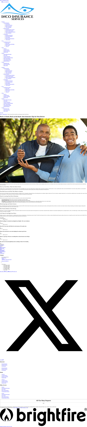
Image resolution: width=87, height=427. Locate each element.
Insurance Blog (6, 97)
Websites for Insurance (6, 426)
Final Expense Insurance (8, 36)
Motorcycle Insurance (8, 26)
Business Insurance (6, 28)
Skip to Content (2, 0)
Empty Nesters (7, 45)
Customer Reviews (6, 49)
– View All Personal (8, 27)
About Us (5, 48)
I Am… (3, 40)
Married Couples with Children (9, 44)
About (3, 47)
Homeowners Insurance (8, 25)
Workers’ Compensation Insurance (10, 77)
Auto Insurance (7, 69)
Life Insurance (6, 34)
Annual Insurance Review (7, 105)
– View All (7, 46)
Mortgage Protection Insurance (9, 38)
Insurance (3, 21)
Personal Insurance (6, 68)
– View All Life (7, 39)
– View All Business (8, 78)
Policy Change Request (7, 58)
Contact (3, 62)
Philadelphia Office (6, 63)
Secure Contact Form (7, 64)
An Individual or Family (7, 87)
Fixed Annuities (7, 37)
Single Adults (7, 88)
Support (3, 53)
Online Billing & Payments (7, 54)
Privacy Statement (16, 407)
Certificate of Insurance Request (8, 57)
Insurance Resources (7, 106)
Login (27, 407)
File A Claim (5, 55)
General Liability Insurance (9, 30)
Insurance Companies (7, 96)
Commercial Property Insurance (9, 29)
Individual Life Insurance (9, 35)
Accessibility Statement (22, 407)
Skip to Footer (6, 0)
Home (1, 114)
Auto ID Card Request (7, 56)
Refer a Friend (6, 65)
